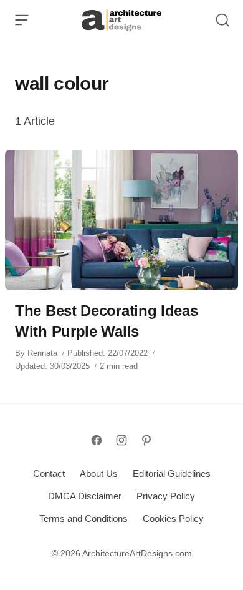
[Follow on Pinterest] (146, 440)
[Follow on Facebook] (96, 440)
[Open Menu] (21, 19)
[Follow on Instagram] (121, 440)
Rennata (42, 353)
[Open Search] (222, 19)
